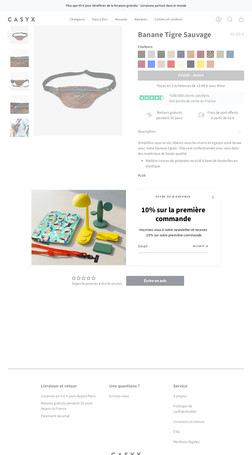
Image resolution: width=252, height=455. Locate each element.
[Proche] (213, 197)
